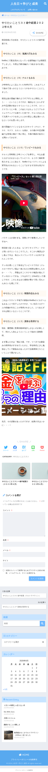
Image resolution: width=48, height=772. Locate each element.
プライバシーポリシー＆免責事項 (24, 759)
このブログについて (17, 10)
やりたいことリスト (21, 456)
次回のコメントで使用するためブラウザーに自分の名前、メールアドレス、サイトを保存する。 (25, 571)
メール (7, 550)
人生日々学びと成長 (24, 3)
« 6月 (5, 689)
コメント (8, 510)
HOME (25, 754)
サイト (5, 561)
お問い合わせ (33, 10)
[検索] (42, 623)
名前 (6, 540)
